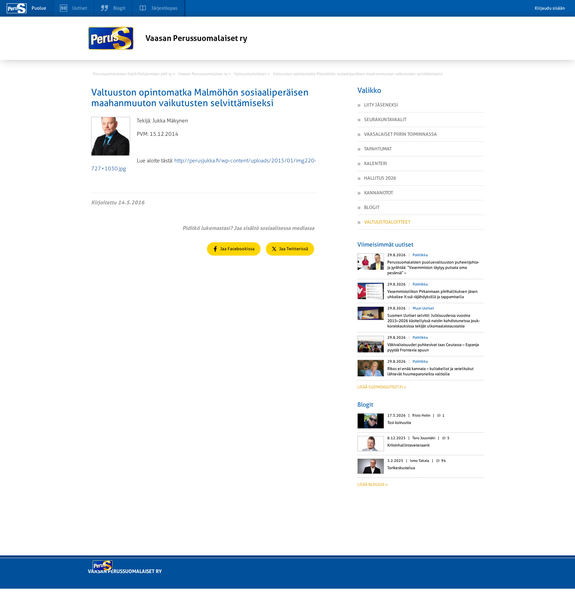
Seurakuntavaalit (385, 119)
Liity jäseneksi (381, 104)
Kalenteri (375, 163)
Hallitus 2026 (380, 178)
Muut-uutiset (423, 308)
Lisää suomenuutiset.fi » (381, 387)
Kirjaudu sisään (550, 8)
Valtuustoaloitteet (387, 222)
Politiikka (420, 255)
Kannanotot (378, 192)
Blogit (371, 207)
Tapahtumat (378, 148)
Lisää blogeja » (372, 484)
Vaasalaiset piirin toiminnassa (400, 134)
